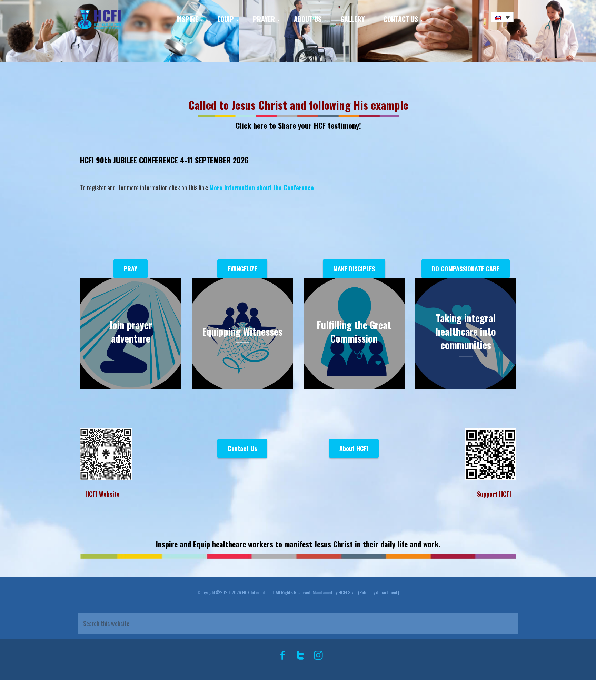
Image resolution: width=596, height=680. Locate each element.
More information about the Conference (261, 187)
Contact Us (242, 448)
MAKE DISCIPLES (354, 268)
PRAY (130, 268)
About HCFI (353, 448)
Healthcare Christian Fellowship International (116, 20)
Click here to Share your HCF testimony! (298, 125)
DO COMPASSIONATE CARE (465, 268)
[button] (502, 17)
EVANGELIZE (242, 268)
